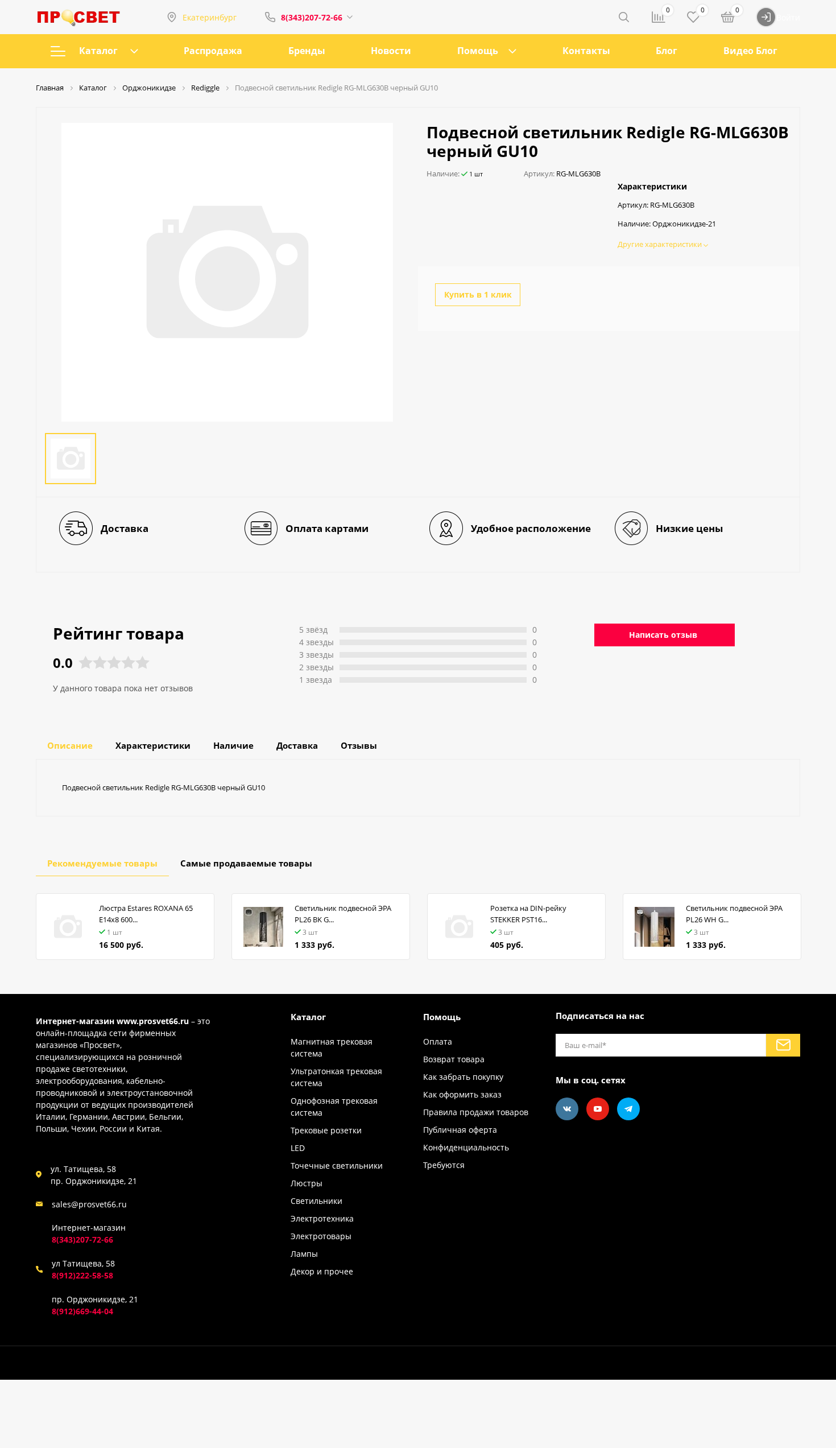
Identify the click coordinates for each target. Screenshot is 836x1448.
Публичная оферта (460, 1129)
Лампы (304, 1253)
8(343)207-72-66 (311, 17)
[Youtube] (597, 1109)
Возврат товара (454, 1059)
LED (298, 1147)
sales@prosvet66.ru (89, 1204)
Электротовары (321, 1236)
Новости (391, 50)
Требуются (444, 1165)
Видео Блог (750, 50)
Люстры (306, 1183)
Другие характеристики (660, 244)
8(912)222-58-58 (82, 1275)
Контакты (586, 50)
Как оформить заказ (462, 1094)
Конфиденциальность (466, 1147)
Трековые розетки (326, 1130)
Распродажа (213, 50)
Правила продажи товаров (475, 1112)
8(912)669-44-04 (82, 1311)
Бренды (306, 50)
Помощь (477, 50)
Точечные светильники (337, 1165)
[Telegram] (628, 1109)
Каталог (98, 50)
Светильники (316, 1200)
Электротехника (322, 1218)
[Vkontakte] (567, 1109)
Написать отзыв (663, 634)
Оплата (437, 1041)
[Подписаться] (783, 1045)
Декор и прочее (322, 1271)
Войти (788, 17)
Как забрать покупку (463, 1076)
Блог (666, 50)
